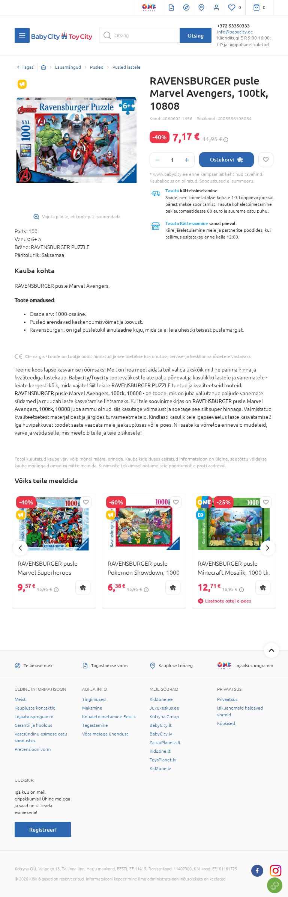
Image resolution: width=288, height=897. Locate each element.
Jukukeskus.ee (164, 708)
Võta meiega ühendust (105, 734)
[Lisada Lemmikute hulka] (265, 159)
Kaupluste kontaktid (35, 708)
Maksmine (92, 708)
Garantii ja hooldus (33, 725)
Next (267, 548)
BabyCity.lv (161, 734)
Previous (20, 548)
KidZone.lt (160, 751)
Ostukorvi (222, 159)
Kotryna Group (164, 716)
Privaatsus (227, 699)
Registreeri (43, 829)
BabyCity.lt (161, 725)
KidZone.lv (160, 768)
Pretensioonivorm (33, 749)
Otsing (196, 35)
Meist (20, 699)
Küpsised (226, 723)
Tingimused (94, 699)
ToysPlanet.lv (163, 760)
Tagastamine (95, 725)
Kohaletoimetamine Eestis (108, 716)
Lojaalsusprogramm (34, 716)
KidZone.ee (161, 699)
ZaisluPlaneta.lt (165, 742)
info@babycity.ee (235, 32)
